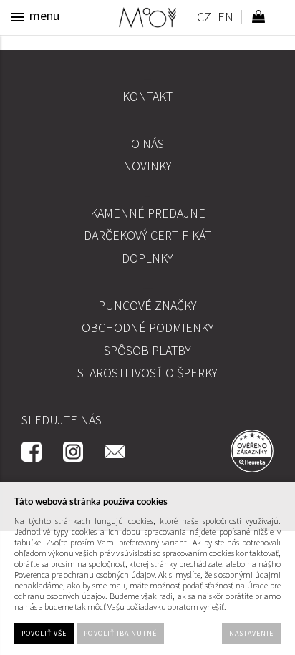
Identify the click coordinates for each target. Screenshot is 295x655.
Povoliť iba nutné (120, 633)
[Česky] (204, 19)
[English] (225, 19)
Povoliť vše (44, 633)
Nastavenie (251, 633)
